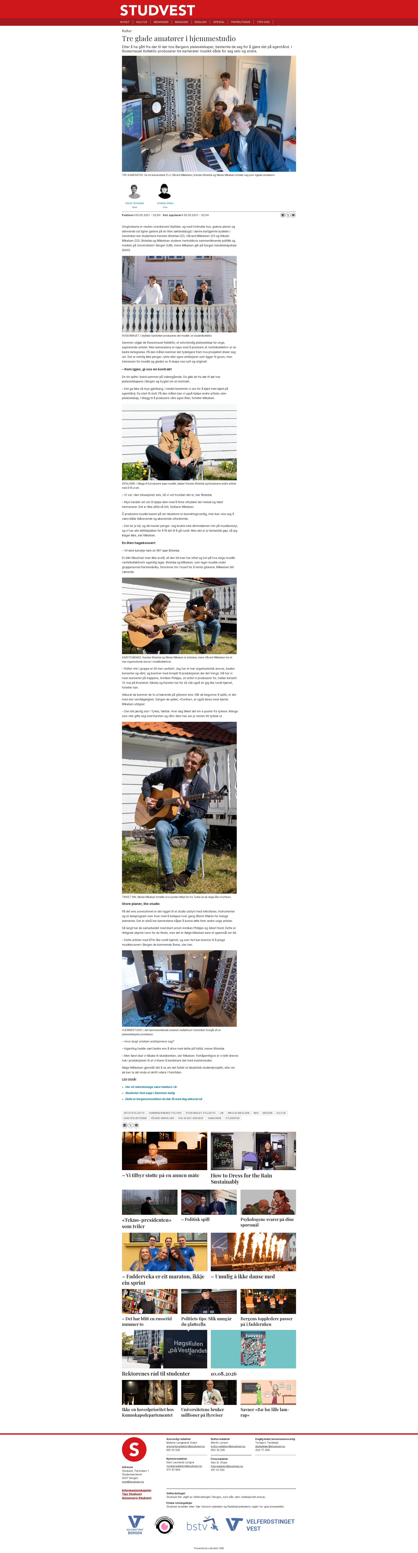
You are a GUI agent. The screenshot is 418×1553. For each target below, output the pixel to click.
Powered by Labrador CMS (209, 1548)
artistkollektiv (134, 1113)
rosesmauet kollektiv (201, 1113)
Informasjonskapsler (137, 1490)
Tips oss (263, 22)
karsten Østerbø (135, 1118)
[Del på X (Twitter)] (288, 215)
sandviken (214, 1118)
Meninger (161, 22)
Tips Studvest (132, 1494)
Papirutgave (240, 22)
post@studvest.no (133, 1481)
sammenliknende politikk (165, 1113)
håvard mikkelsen (162, 1118)
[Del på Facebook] (282, 215)
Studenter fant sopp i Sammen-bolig (150, 1093)
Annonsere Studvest (136, 1498)
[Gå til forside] (157, 10)
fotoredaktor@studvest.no (227, 1466)
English (201, 22)
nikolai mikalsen (238, 1113)
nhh (256, 1113)
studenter (232, 1118)
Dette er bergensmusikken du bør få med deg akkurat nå (163, 1099)
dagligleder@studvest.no (270, 1446)
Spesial (219, 22)
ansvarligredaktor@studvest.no (185, 1446)
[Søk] (278, 26)
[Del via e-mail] (293, 215)
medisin (267, 1113)
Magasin (181, 22)
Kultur (141, 22)
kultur (281, 1113)
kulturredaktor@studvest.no (228, 1446)
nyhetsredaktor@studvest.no (184, 1466)
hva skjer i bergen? (191, 1118)
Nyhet (125, 22)
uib (222, 1113)
